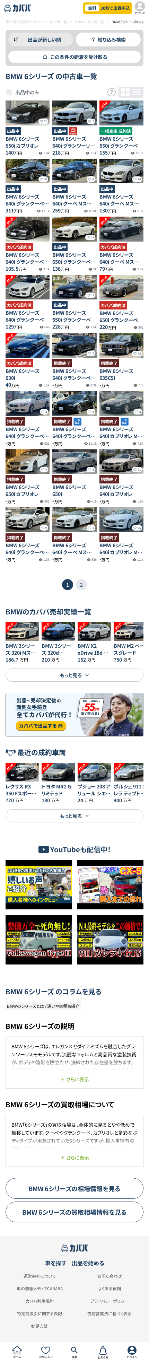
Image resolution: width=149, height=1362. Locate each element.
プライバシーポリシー (109, 1301)
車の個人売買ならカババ (24, 21)
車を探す (55, 1263)
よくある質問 (109, 1288)
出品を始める (88, 1263)
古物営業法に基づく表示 (109, 1313)
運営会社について (40, 1276)
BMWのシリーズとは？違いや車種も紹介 (43, 1006)
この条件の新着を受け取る (79, 56)
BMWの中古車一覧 (89, 21)
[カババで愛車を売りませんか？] (74, 714)
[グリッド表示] (125, 92)
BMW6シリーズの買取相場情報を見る (74, 1211)
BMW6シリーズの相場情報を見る (74, 1188)
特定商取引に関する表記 (39, 1313)
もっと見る (71, 675)
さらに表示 (78, 1079)
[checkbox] (9, 92)
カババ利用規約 (40, 1301)
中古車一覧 (58, 21)
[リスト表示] (136, 92)
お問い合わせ (109, 1276)
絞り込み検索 (112, 39)
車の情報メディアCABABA (40, 1288)
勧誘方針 (39, 1326)
